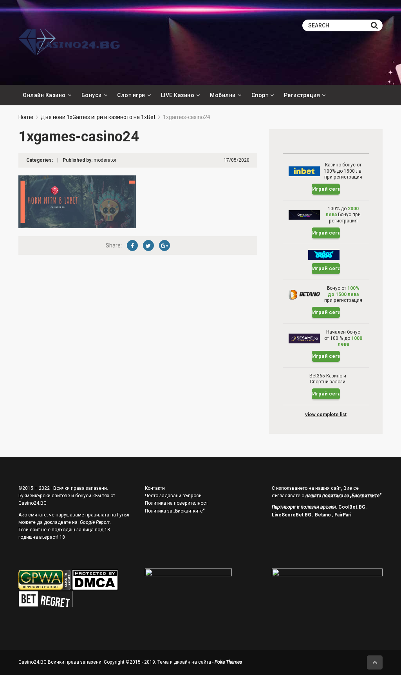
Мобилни (223, 95)
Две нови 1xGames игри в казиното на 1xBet (98, 117)
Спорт (260, 95)
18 (62, 537)
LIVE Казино (178, 95)
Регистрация (302, 95)
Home (25, 117)
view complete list (326, 414)
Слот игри (131, 95)
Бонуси (91, 95)
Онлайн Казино (44, 95)
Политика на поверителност (176, 503)
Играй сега (326, 189)
